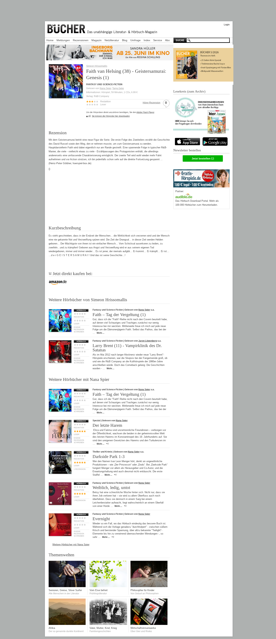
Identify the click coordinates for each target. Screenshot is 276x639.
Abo (167, 40)
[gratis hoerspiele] (201, 177)
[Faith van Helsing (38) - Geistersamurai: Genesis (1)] (66, 97)
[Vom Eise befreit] (108, 586)
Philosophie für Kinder (142, 590)
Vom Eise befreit (99, 590)
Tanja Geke (118, 88)
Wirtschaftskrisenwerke (143, 628)
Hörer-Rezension (151, 102)
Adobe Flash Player (145, 112)
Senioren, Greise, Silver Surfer (65, 590)
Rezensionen (80, 40)
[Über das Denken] (149, 586)
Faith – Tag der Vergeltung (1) (119, 314)
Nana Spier (105, 88)
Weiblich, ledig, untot (111, 487)
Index (147, 40)
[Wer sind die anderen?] (67, 624)
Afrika (52, 628)
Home (50, 40)
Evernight (101, 518)
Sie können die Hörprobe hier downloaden (111, 116)
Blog (124, 40)
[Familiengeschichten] (108, 624)
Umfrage (135, 40)
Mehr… (100, 333)
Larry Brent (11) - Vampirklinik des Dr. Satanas (127, 347)
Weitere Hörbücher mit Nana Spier (70, 544)
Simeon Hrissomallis (96, 66)
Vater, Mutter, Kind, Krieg (103, 628)
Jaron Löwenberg (147, 341)
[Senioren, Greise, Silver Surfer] (67, 586)
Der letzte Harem (107, 425)
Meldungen (63, 40)
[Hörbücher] (183, 195)
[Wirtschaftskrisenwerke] (149, 624)
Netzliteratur (112, 40)
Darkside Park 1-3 (109, 456)
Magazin (96, 40)
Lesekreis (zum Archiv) (189, 91)
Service (157, 40)
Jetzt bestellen (201, 158)
